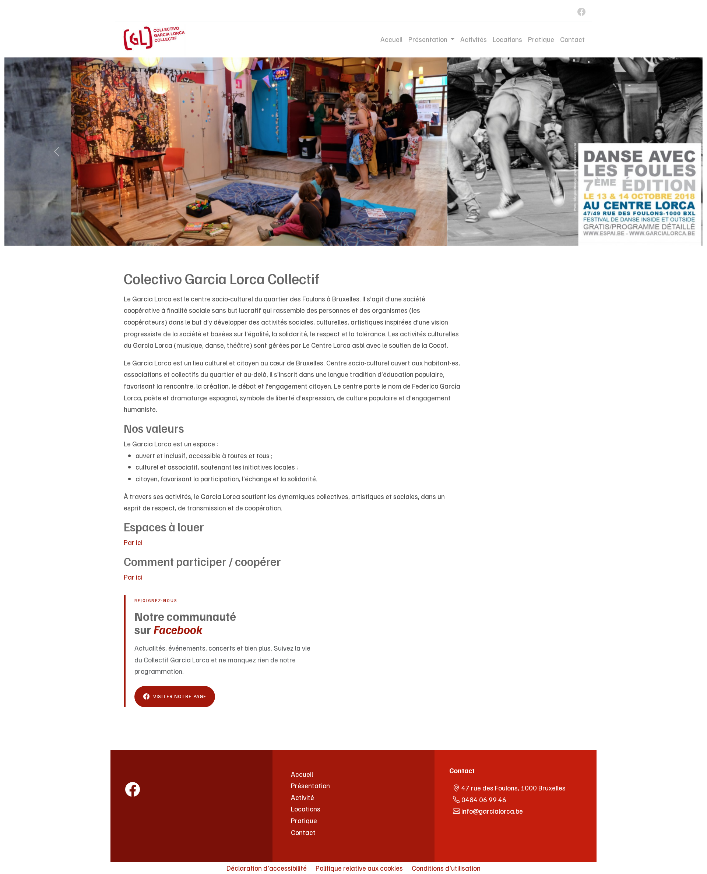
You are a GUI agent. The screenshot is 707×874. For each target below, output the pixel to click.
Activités (473, 39)
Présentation (310, 785)
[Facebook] (577, 10)
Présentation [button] (428, 39)
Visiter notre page (179, 696)
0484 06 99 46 (483, 799)
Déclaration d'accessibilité (266, 867)
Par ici (133, 542)
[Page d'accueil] (158, 770)
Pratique (541, 39)
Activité (302, 797)
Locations (507, 39)
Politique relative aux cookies (359, 867)
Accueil (391, 39)
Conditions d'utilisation (446, 867)
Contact (572, 39)
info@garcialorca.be (492, 810)
